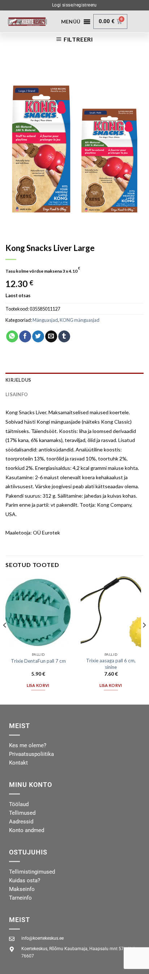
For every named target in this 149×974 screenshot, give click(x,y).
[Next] (144, 640)
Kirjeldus (18, 380)
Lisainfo (16, 394)
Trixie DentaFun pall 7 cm (38, 661)
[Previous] (5, 640)
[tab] (74, 380)
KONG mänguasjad (79, 320)
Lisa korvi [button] (38, 685)
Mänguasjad (45, 320)
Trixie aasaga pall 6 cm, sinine (111, 664)
